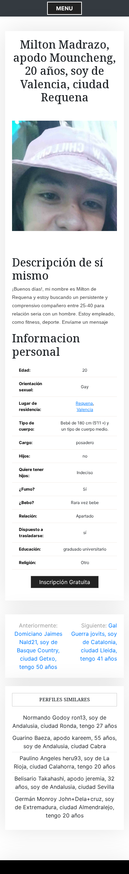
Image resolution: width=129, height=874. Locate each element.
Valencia (85, 409)
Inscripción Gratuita (64, 582)
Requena (84, 403)
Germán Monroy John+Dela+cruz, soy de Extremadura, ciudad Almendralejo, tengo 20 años (64, 807)
